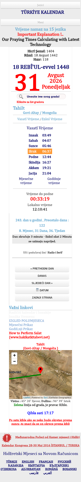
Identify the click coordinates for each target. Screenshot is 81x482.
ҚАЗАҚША (15, 465)
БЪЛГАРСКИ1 (59, 465)
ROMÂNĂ (51, 469)
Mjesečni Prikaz (21, 325)
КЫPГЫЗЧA (36, 465)
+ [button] (14, 355)
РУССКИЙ (64, 461)
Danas (42, 275)
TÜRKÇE (11, 461)
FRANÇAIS (46, 461)
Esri (45, 397)
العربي (47, 473)
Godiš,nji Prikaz (21, 329)
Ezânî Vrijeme (51, 119)
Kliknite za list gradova (30, 101)
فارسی (34, 473)
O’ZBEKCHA (9, 469)
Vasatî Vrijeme (28, 119)
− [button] (14, 361)
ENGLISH (28, 461)
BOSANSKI (70, 469)
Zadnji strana (42, 297)
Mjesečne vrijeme (26, 181)
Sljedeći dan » (42, 283)
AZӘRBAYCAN (30, 469)
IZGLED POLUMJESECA (26, 321)
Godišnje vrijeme (54, 181)
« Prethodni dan (42, 268)
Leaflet (26, 397)
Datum (44, 290)
